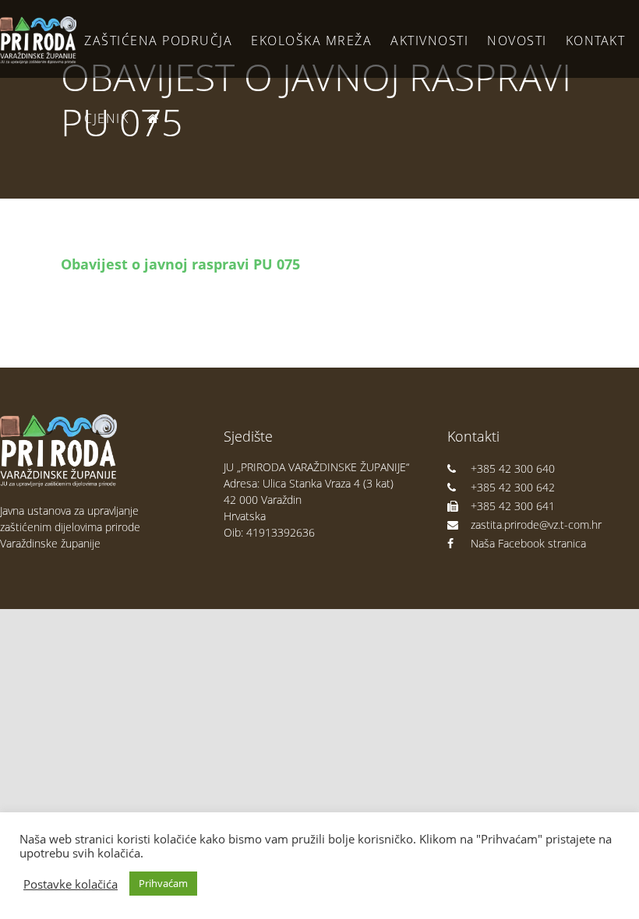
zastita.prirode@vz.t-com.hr (536, 524)
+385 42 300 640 (513, 468)
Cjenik (106, 118)
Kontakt (596, 40)
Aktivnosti (429, 40)
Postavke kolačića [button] (70, 884)
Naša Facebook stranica (528, 543)
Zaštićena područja (158, 40)
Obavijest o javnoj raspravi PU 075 (180, 264)
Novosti (517, 40)
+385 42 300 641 (513, 505)
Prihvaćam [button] (163, 883)
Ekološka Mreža (311, 40)
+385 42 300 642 (513, 487)
